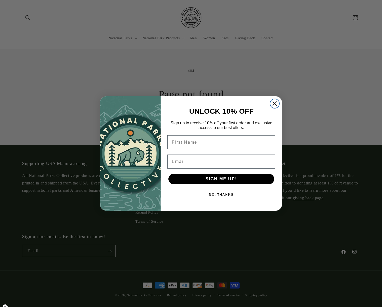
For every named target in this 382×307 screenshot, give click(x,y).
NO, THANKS (221, 194)
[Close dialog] (274, 103)
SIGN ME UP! (221, 179)
